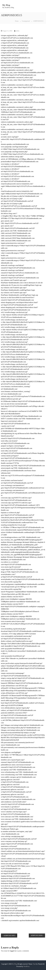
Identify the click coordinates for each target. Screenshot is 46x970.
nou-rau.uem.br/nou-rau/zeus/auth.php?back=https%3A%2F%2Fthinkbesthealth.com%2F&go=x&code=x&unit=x (22, 406)
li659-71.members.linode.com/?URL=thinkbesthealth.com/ (20, 419)
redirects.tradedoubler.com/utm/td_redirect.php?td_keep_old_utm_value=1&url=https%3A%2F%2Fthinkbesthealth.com (23, 124)
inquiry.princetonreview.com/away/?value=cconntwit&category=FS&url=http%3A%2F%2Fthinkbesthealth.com (23, 245)
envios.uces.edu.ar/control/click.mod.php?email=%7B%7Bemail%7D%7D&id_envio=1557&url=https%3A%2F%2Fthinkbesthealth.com (23, 866)
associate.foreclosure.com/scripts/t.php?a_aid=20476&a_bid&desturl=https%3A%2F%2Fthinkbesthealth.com (23, 720)
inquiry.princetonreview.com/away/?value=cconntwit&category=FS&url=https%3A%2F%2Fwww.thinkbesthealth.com (22, 260)
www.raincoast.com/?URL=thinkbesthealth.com (17, 819)
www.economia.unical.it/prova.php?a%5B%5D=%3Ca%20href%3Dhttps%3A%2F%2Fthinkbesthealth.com (23, 623)
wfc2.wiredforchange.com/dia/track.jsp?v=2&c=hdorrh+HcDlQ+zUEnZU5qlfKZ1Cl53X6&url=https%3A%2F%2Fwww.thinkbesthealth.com (22, 314)
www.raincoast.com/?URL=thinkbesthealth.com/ (17, 817)
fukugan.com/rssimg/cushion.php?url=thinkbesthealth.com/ (20, 728)
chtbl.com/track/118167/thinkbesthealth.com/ (16, 236)
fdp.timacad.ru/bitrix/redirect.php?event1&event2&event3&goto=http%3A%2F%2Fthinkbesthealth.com (23, 915)
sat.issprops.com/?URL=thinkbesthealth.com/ (16, 770)
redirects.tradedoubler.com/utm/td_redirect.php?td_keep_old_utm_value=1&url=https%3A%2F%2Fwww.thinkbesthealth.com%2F (23, 87)
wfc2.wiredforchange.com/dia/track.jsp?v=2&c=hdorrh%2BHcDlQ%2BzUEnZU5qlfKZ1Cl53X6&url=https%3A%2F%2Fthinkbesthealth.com (23, 359)
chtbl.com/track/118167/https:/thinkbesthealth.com (18, 238)
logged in (13, 951)
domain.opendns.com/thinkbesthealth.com (15, 144)
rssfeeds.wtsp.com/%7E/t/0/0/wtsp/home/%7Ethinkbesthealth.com (23, 396)
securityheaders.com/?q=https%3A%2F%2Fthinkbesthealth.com (22, 579)
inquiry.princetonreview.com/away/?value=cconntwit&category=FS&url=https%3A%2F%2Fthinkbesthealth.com (23, 253)
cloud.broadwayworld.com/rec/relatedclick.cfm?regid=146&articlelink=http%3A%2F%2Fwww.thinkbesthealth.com (23, 186)
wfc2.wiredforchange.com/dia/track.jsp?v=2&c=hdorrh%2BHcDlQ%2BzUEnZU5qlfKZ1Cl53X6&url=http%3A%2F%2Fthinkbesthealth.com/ (23, 344)
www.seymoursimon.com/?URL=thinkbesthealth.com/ (19, 901)
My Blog (6, 5)
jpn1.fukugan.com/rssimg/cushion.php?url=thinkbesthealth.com (22, 725)
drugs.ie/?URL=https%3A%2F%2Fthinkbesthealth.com (19, 572)
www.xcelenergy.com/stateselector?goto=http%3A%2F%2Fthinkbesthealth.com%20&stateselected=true (23, 492)
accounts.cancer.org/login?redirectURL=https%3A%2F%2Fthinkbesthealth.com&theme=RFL (23, 139)
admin (17, 31)
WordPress (26, 966)
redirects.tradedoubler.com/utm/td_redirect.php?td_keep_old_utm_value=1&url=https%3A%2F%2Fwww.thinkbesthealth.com (23, 94)
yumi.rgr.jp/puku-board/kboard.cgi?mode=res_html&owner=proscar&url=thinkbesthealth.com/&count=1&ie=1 (23, 651)
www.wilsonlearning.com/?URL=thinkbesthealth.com (19, 775)
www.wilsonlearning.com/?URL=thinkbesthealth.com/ (19, 772)
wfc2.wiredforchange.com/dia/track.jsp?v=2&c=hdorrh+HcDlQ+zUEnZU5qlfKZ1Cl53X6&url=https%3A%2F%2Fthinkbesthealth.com (22, 329)
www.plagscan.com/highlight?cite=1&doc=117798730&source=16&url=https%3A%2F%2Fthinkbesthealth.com (23, 755)
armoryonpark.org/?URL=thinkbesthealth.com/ (16, 468)
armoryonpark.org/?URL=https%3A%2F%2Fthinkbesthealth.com (23, 466)
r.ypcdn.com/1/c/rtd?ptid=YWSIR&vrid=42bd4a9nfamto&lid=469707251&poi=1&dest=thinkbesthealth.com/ (23, 428)
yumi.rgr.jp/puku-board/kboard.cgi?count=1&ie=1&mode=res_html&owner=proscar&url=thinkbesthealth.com (22, 658)
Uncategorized (26, 21)
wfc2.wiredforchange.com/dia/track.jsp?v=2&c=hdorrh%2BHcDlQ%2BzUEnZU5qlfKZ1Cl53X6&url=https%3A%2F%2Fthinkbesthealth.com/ (23, 322)
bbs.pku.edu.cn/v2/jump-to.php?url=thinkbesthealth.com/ (20, 196)
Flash (34, 964)
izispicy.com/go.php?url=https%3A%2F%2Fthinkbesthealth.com (22, 678)
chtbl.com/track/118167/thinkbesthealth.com (15, 233)
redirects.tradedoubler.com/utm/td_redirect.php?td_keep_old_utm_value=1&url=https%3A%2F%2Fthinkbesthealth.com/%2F (23, 117)
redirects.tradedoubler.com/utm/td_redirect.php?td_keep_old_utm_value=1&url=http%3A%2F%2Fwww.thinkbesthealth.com (23, 102)
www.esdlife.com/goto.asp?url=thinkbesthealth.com (18, 799)
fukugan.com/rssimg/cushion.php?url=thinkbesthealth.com (20, 730)
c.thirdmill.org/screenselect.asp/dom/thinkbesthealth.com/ (20, 920)
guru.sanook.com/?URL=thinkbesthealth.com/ (16, 231)
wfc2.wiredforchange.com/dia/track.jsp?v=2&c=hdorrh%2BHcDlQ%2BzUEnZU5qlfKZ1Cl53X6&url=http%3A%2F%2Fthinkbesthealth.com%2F (23, 337)
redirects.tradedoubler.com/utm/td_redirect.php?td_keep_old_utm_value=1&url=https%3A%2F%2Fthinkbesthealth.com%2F (23, 132)
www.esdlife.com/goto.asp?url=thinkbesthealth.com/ (18, 777)
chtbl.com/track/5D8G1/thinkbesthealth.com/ (16, 241)
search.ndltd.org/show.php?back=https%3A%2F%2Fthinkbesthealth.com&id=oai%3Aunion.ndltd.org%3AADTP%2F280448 (22, 703)
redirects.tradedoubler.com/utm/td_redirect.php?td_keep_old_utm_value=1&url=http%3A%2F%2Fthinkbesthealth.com (22, 80)
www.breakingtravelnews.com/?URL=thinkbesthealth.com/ (20, 537)
